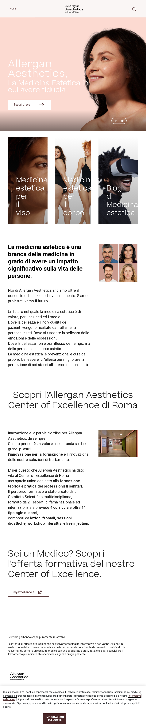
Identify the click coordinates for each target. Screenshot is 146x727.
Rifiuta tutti (118, 718)
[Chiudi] (140, 692)
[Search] (134, 9)
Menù (13, 8)
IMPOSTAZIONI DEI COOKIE (55, 718)
